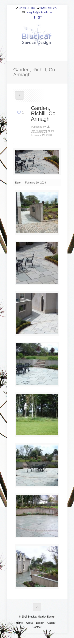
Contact (37, 626)
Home (19, 622)
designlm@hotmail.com (39, 12)
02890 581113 (27, 8)
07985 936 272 (48, 8)
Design (40, 622)
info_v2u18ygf (39, 130)
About (29, 622)
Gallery (51, 622)
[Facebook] (34, 17)
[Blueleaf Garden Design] (37, 34)
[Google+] (39, 17)
